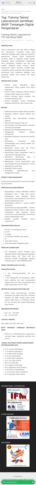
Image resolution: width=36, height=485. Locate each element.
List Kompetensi (17, 40)
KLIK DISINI (21, 265)
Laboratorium (6, 40)
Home (3, 9)
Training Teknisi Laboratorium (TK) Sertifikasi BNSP (16, 36)
